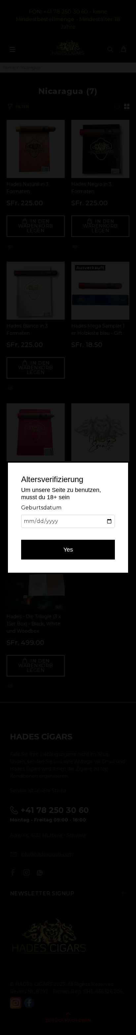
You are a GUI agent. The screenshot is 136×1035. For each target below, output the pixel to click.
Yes (68, 549)
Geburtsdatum (41, 507)
